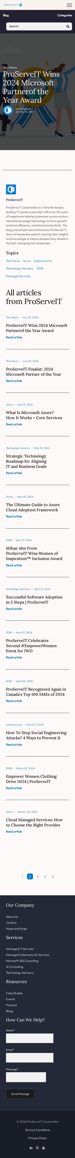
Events (10, 999)
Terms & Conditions (37, 1130)
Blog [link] (6, 15)
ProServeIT (25, 108)
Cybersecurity (43, 261)
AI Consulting (14, 967)
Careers (11, 922)
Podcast (11, 1005)
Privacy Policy (37, 1138)
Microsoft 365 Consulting (22, 961)
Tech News (10, 67)
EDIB (40, 268)
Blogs (9, 1011)
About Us (12, 917)
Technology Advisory (20, 268)
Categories (64, 15)
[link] (13, 5)
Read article (14, 337)
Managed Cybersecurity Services (27, 955)
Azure (27, 261)
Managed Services (18, 276)
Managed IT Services (20, 949)
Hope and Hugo (16, 928)
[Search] (68, 26)
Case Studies (14, 993)
